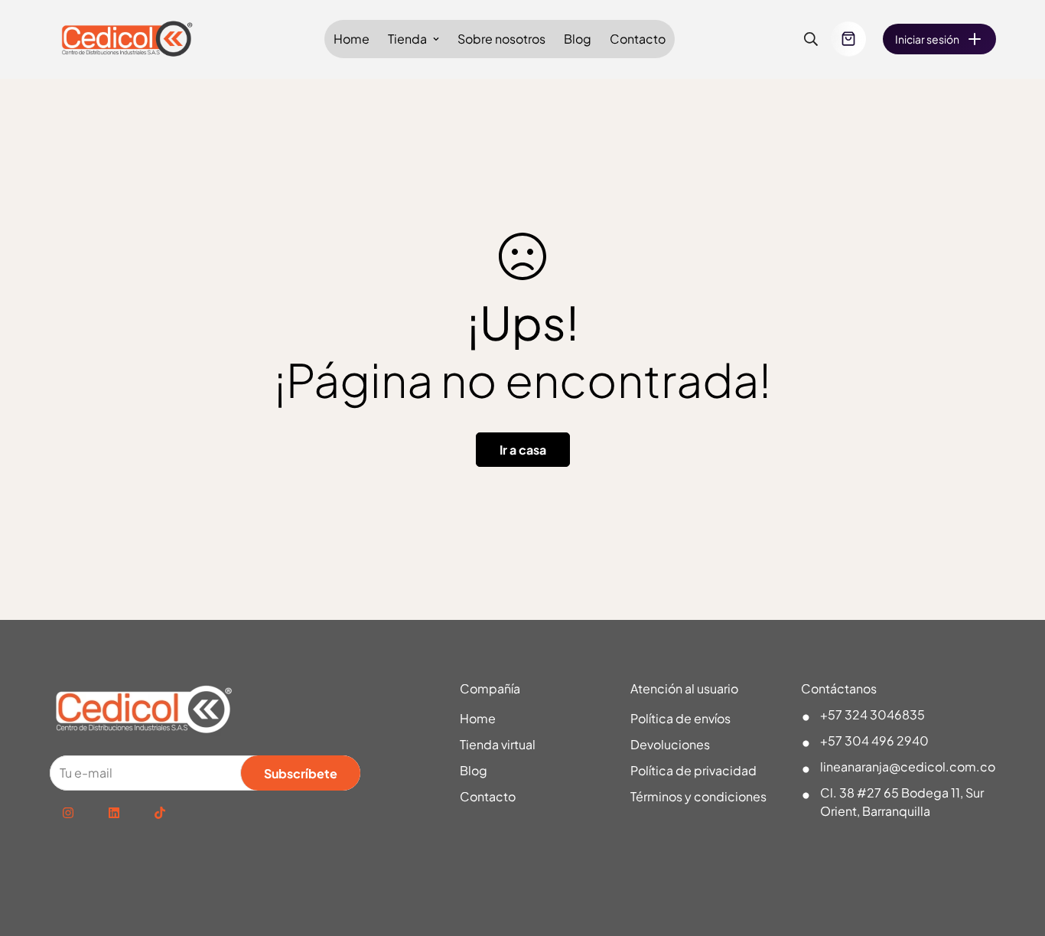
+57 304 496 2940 (874, 740)
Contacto (638, 39)
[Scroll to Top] (1015, 852)
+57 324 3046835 (872, 714)
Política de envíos (680, 718)
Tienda (407, 39)
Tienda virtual (498, 744)
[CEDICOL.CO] (128, 39)
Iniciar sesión (927, 39)
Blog (577, 39)
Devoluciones (670, 744)
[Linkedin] (114, 812)
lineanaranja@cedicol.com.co (907, 766)
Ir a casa (523, 450)
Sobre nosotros (501, 39)
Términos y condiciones (698, 796)
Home (351, 39)
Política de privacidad (693, 770)
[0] (848, 39)
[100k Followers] (68, 812)
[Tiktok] (160, 812)
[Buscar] (811, 39)
